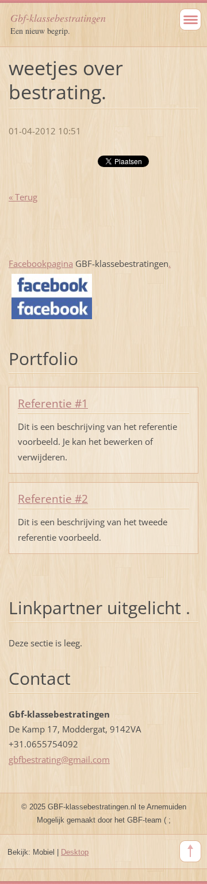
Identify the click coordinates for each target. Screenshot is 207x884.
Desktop (75, 852)
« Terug (23, 197)
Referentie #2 (53, 498)
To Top (190, 851)
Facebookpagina (41, 263)
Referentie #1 (53, 403)
